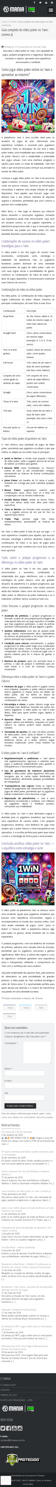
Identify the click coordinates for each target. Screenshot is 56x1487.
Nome (8, 1068)
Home (4, 21)
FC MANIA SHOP (8, 1385)
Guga (43, 47)
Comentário (11, 1043)
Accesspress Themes (35, 1475)
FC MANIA (12, 21)
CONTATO (5, 1390)
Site (6, 1093)
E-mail (8, 1080)
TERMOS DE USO (8, 1395)
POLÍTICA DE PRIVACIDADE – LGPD (16, 1400)
